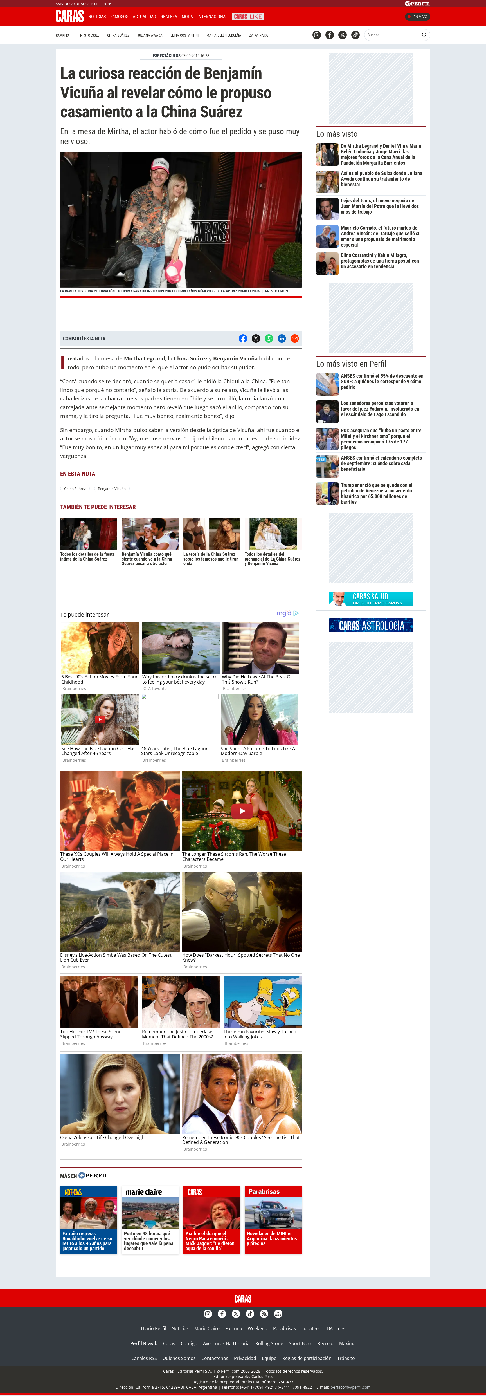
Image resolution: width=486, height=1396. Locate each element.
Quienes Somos (179, 1358)
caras (211, 1193)
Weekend (257, 1328)
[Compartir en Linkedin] (282, 338)
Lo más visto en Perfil (351, 364)
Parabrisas (284, 1328)
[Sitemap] (278, 1314)
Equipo (269, 1358)
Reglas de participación (307, 1358)
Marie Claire (207, 1328)
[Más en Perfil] (93, 1176)
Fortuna (233, 1328)
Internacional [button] (212, 16)
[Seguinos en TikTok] (355, 35)
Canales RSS (144, 1358)
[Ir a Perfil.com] (417, 5)
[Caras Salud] (371, 604)
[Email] (295, 338)
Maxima (347, 1343)
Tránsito (346, 1358)
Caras (169, 1343)
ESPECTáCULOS (167, 55)
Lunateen (311, 1328)
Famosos (119, 16)
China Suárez (118, 35)
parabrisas (273, 1193)
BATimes (336, 1328)
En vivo (420, 16)
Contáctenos (214, 1358)
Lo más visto (337, 134)
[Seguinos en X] (342, 35)
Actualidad (144, 16)
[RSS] (264, 1314)
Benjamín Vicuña (112, 488)
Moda (187, 16)
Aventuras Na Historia (226, 1343)
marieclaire (150, 1193)
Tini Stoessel (88, 35)
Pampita (62, 35)
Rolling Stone (269, 1343)
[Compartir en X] (256, 338)
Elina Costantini (184, 35)
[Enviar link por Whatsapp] (269, 338)
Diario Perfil (153, 1328)
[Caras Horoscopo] (371, 631)
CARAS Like (248, 16)
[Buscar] (424, 35)
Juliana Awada (150, 35)
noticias (88, 1193)
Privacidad (245, 1358)
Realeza (169, 16)
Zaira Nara (258, 35)
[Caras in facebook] (329, 35)
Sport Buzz (300, 1343)
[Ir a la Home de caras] (70, 20)
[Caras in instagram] (316, 35)
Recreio (326, 1343)
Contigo (189, 1343)
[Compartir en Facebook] (243, 338)
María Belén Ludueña (223, 35)
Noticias (97, 16)
